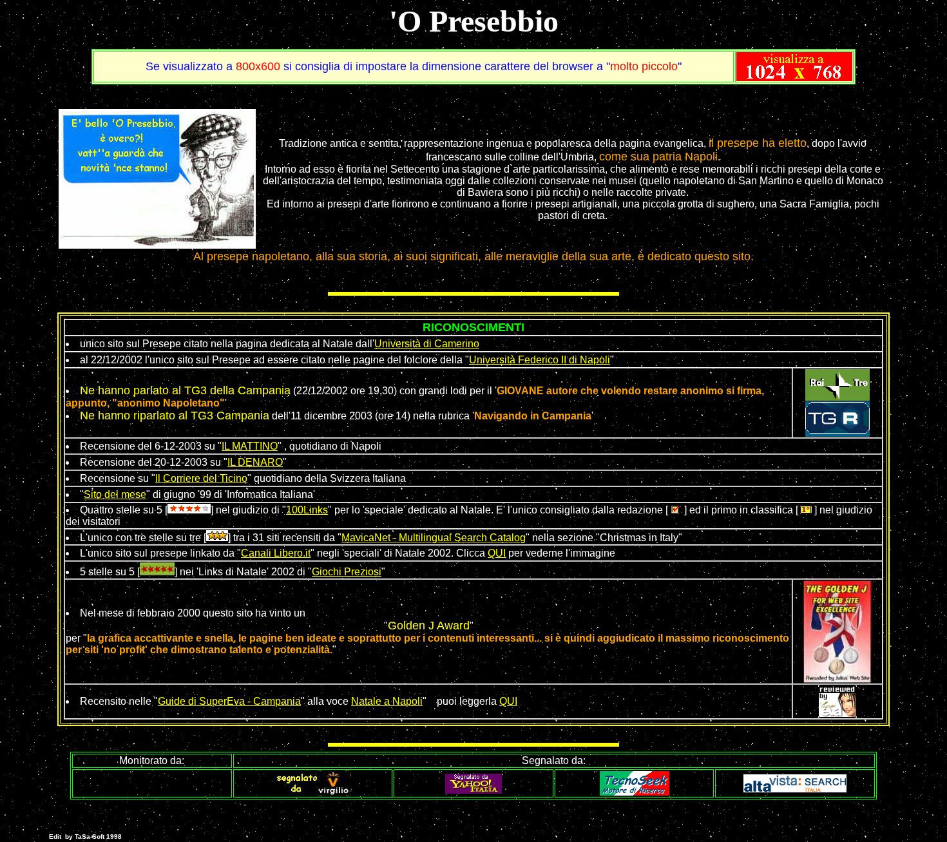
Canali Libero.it (276, 553)
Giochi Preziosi (346, 571)
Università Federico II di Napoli (539, 359)
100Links (307, 509)
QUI (497, 553)
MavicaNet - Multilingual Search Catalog (433, 537)
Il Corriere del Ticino (201, 478)
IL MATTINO (250, 446)
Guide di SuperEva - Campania (229, 701)
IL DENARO (255, 462)
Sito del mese (115, 494)
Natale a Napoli (387, 701)
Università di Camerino (426, 343)
